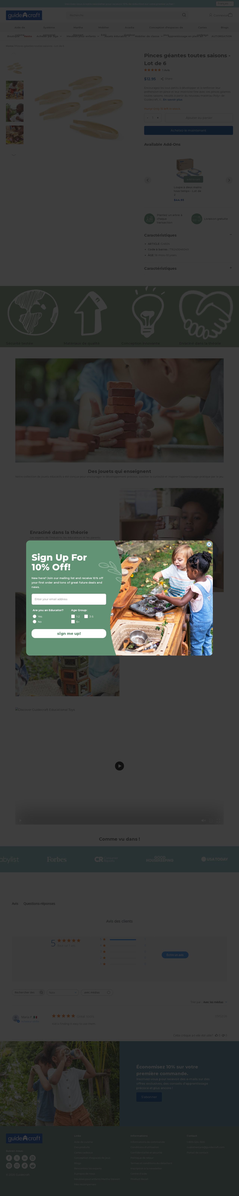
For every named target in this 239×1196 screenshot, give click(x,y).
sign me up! (69, 633)
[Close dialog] (209, 544)
